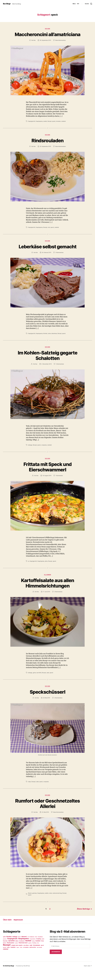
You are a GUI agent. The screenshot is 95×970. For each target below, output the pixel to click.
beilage (30, 445)
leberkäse (54, 333)
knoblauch (22, 940)
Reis (38, 942)
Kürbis (4, 942)
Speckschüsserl (47, 692)
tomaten (58, 121)
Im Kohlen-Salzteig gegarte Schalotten (47, 355)
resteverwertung (57, 893)
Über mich (7, 920)
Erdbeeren (31, 936)
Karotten (5, 940)
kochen (28, 941)
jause (43, 938)
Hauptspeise (39, 121)
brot (19, 936)
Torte (21, 947)
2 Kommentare (60, 364)
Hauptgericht (31, 121)
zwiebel (63, 121)
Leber (49, 333)
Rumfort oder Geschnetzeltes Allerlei (47, 803)
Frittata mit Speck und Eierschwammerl (47, 466)
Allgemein (47, 574)
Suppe (8, 947)
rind (49, 227)
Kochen (47, 28)
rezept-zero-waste (16, 945)
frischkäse (40, 936)
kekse (16, 940)
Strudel (4, 947)
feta (36, 936)
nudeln (45, 121)
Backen (9, 936)
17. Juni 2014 (46, 591)
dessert (24, 936)
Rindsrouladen (47, 140)
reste (50, 893)
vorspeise (44, 445)
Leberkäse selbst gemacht (47, 246)
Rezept (50, 121)
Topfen (17, 947)
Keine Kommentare (60, 40)
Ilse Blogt (6, 4)
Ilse (35, 40)
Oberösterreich (23, 943)
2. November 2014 (46, 364)
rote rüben (26, 945)
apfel (4, 936)
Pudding (34, 942)
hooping (38, 938)
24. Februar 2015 (46, 252)
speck (53, 121)
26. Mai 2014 (46, 698)
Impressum (18, 920)
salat (48, 672)
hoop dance (32, 938)
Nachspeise (10, 943)
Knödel (45, 333)
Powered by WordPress (23, 966)
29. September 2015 (45, 40)
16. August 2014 (47, 475)
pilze (46, 561)
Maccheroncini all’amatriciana (47, 34)
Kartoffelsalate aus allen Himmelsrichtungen (47, 583)
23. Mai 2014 (45, 812)
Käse (42, 940)
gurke (34, 672)
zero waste (39, 947)
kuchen (38, 941)
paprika (29, 942)
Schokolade (36, 945)
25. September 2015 (45, 146)
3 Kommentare (59, 252)
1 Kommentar (59, 475)
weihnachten (32, 947)
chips (29, 781)
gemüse (34, 893)
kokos (33, 940)
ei (28, 561)
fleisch (30, 893)
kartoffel (39, 672)
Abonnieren (56, 952)
